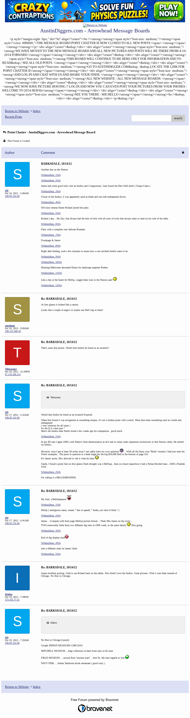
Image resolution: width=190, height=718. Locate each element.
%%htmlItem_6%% (51, 224)
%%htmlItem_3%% (51, 191)
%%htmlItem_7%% (51, 234)
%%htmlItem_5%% (51, 213)
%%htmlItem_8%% (51, 245)
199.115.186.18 (13, 331)
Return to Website (17, 111)
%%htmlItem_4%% (51, 202)
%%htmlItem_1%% (51, 175)
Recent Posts (13, 116)
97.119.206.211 (13, 374)
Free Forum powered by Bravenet (95, 700)
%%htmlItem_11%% (51, 273)
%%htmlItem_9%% (51, 256)
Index (37, 111)
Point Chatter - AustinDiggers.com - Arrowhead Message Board (51, 132)
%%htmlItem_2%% (51, 180)
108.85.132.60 (12, 196)
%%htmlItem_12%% (51, 285)
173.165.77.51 (12, 599)
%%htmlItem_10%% (51, 262)
